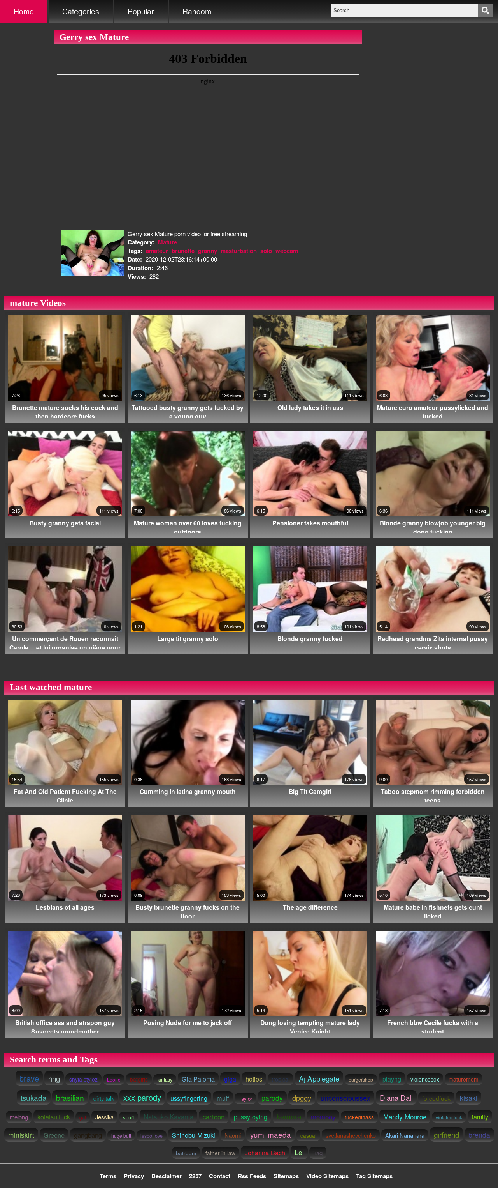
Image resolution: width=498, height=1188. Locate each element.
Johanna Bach (265, 1152)
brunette (183, 250)
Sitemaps (286, 1176)
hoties (253, 1079)
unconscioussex (345, 1098)
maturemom (464, 1079)
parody (272, 1098)
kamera (289, 1116)
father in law (220, 1153)
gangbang (88, 1135)
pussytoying (250, 1116)
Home (24, 11)
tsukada (34, 1097)
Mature (167, 242)
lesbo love (151, 1135)
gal (82, 1117)
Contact (219, 1176)
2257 (195, 1176)
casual (308, 1135)
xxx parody (142, 1097)
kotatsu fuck (53, 1116)
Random (196, 11)
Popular (141, 11)
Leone (114, 1079)
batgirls (139, 1079)
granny (207, 250)
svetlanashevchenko (351, 1135)
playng (391, 1079)
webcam (286, 250)
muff (223, 1098)
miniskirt (21, 1135)
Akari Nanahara (404, 1135)
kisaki (468, 1098)
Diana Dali (396, 1097)
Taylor (245, 1098)
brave (29, 1078)
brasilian (70, 1097)
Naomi (232, 1135)
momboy (323, 1116)
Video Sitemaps (327, 1176)
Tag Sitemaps (374, 1176)
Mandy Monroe (404, 1116)
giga (230, 1079)
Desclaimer (166, 1176)
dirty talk (103, 1098)
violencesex (424, 1079)
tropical (280, 1079)
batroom (186, 1153)
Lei (299, 1152)
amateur (157, 250)
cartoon (213, 1116)
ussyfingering (188, 1098)
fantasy (164, 1079)
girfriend (446, 1134)
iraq (318, 1153)
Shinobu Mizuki (193, 1135)
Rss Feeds (252, 1176)
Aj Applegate (319, 1078)
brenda (479, 1135)
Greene (54, 1135)
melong (19, 1117)
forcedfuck (436, 1098)
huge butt (121, 1135)
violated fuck (449, 1117)
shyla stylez (83, 1079)
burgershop (361, 1079)
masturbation (239, 250)
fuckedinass (359, 1117)
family (480, 1116)
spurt (128, 1117)
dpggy (301, 1097)
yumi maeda (270, 1134)
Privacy (134, 1176)
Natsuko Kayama (168, 1116)
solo (266, 250)
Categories (80, 11)
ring (54, 1078)
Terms (108, 1176)
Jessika (104, 1117)
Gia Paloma (198, 1079)
